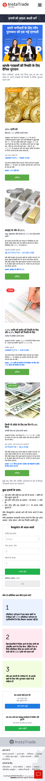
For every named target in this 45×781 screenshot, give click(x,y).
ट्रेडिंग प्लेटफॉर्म (25, 756)
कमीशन (28, 767)
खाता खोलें (22, 728)
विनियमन (30, 754)
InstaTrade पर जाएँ (15, 10)
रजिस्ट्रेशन (6, 767)
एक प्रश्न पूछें (22, 706)
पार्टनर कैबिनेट (18, 767)
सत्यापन (36, 767)
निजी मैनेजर (36, 769)
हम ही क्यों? (20, 754)
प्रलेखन (39, 754)
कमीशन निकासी (23, 769)
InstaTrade (7, 776)
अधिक (17, 177)
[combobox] (22, 539)
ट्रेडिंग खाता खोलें (11, 756)
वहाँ (3, 481)
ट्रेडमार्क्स (13, 778)
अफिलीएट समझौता (8, 769)
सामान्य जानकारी (8, 754)
